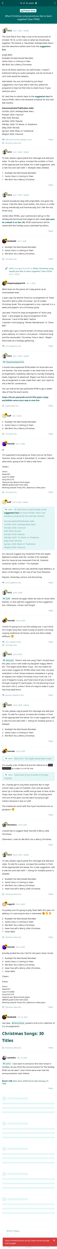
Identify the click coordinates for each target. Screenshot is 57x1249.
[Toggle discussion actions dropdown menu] (54, 3)
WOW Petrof (28, 1081)
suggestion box (42, 96)
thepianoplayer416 (15, 362)
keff (8, 598)
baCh (20, 1081)
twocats (10, 660)
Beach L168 (7, 1081)
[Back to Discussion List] (3, 3)
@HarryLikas (18, 1023)
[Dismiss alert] (54, 1240)
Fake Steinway (40, 1081)
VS (47, 1081)
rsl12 (10, 509)
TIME (4, 1083)
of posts (27, 3)
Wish (15, 1081)
